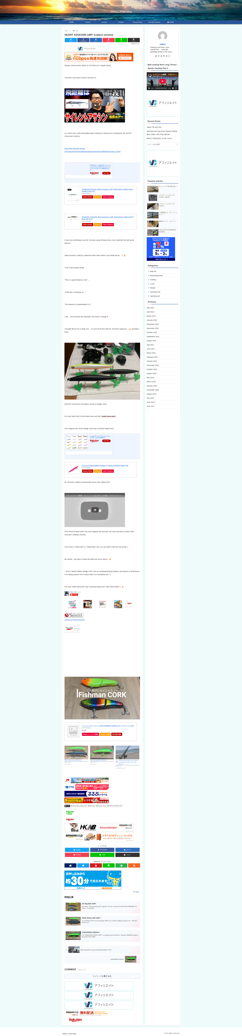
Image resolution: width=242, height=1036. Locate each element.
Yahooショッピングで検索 (90, 734)
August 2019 (151, 394)
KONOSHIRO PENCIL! (100, 760)
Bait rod (153, 271)
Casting (153, 280)
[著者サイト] (70, 865)
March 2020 (151, 382)
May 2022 (150, 308)
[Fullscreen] (176, 88)
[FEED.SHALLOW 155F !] (76, 752)
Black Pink (92, 806)
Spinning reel (155, 292)
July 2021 (150, 345)
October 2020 (152, 369)
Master (152, 288)
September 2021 (153, 336)
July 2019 (150, 398)
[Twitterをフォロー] (83, 865)
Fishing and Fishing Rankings (74, 620)
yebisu (163, 44)
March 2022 (151, 316)
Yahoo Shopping (108, 197)
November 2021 (153, 328)
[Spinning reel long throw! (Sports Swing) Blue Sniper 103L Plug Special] (127, 752)
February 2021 (152, 357)
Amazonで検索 (105, 734)
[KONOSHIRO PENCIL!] (102, 752)
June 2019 (151, 402)
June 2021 (151, 349)
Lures (68, 806)
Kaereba (89, 193)
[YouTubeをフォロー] (96, 865)
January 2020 (152, 386)
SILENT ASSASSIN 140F (115, 806)
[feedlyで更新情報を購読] (121, 865)
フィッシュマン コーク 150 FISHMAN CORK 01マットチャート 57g (108, 726)
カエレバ (89, 727)
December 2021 (153, 324)
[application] (162, 81)
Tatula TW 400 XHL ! (154, 127)
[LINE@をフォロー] (109, 865)
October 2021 (152, 332)
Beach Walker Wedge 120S (80, 806)
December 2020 (153, 365)
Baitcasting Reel (156, 275)
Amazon (97, 197)
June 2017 (151, 406)
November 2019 (153, 390)
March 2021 (151, 353)
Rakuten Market (87, 197)
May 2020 (150, 377)
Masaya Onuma (102, 806)
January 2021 (152, 361)
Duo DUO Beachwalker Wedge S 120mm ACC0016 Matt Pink (105, 466)
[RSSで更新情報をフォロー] (134, 865)
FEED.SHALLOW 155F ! (74, 760)
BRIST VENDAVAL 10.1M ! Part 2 (159, 138)
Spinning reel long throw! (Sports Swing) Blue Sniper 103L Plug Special (128, 762)
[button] (176, 144)
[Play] (149, 88)
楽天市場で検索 (116, 734)
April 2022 (150, 312)
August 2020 (151, 373)
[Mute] (173, 88)
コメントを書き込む (102, 976)
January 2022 (152, 320)
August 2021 (151, 341)
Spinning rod (155, 296)
